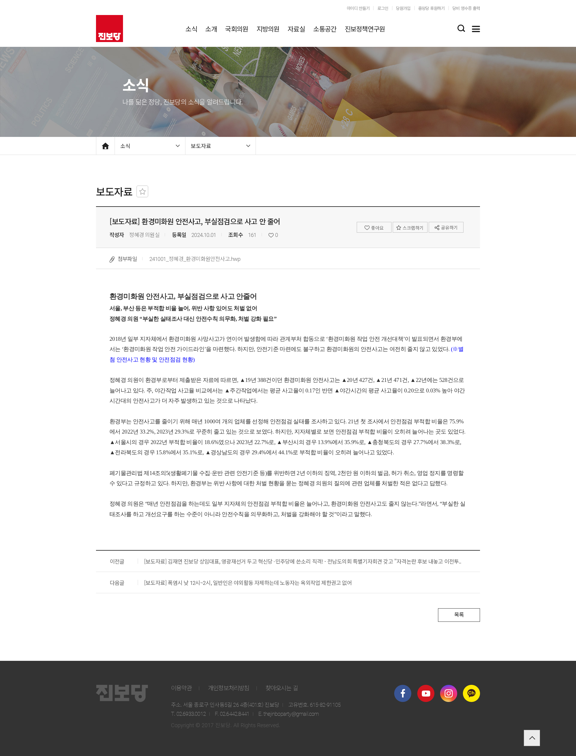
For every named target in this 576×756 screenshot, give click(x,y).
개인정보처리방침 (228, 687)
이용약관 (181, 687)
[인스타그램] (448, 693)
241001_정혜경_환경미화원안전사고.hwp (195, 258)
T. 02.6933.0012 (188, 713)
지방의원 (268, 28)
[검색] (461, 28)
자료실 (296, 28)
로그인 (382, 8)
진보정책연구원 (365, 28)
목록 (459, 614)
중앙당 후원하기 (431, 8)
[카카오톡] (471, 693)
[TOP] (532, 738)
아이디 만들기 (358, 8)
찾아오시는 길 (282, 687)
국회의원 (236, 28)
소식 (191, 28)
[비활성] (142, 191)
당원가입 (403, 8)
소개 (211, 28)
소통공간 (324, 28)
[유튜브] (425, 693)
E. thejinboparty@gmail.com (288, 713)
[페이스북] (402, 693)
